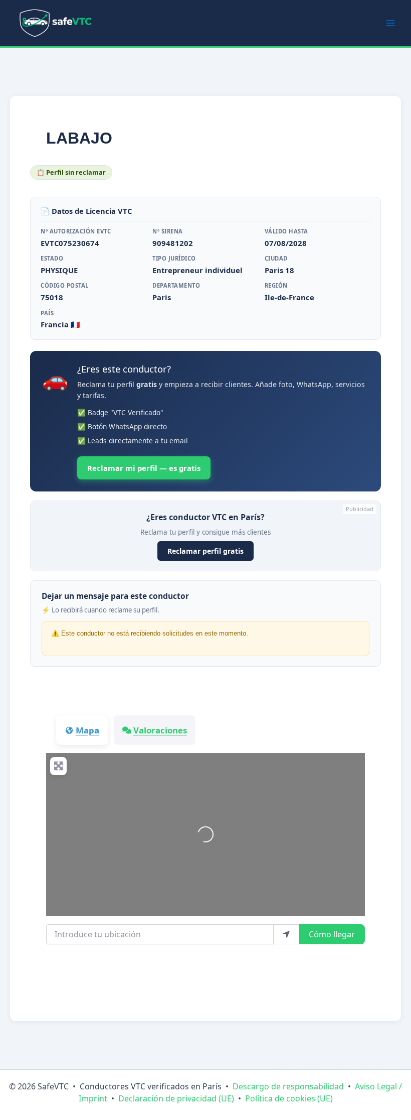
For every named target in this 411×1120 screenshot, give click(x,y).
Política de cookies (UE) (289, 1098)
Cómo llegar (332, 934)
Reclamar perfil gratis (205, 551)
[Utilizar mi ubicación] (286, 934)
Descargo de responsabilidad (288, 1086)
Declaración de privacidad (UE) (176, 1098)
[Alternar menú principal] (390, 23)
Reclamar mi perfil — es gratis (143, 468)
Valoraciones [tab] (160, 730)
